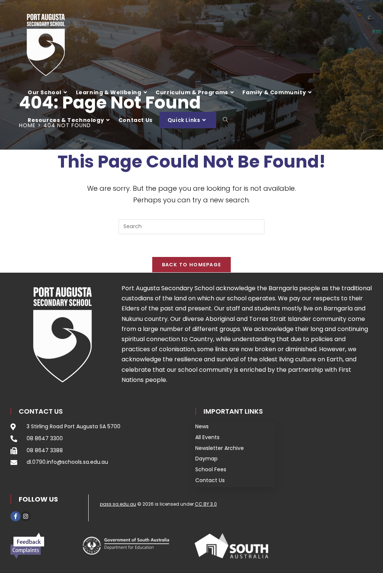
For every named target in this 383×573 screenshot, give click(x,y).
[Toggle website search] (226, 120)
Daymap (206, 458)
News (202, 426)
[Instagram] (26, 516)
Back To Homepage (191, 264)
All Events (207, 437)
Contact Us (210, 480)
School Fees (210, 469)
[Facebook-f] (15, 516)
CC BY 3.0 (206, 504)
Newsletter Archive (219, 448)
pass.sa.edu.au (118, 504)
